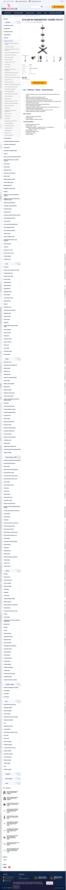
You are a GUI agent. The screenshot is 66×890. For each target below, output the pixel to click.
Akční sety (6, 37)
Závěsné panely (7, 354)
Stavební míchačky (8, 434)
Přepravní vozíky (7, 332)
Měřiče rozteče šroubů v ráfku (11, 74)
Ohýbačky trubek (7, 313)
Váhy (5, 766)
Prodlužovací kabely (8, 744)
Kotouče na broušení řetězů (9, 503)
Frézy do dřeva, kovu (8, 497)
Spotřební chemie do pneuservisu (11, 103)
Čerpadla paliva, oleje (8, 273)
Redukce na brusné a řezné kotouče (11, 522)
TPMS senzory (8, 116)
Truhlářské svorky (7, 440)
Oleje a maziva (7, 319)
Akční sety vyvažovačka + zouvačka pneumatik (12, 50)
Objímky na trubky (7, 389)
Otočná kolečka (7, 607)
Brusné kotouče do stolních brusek (11, 469)
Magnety (5, 304)
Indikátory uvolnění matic (10, 62)
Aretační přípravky (7, 138)
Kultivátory (6, 592)
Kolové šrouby (8, 66)
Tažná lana (6, 246)
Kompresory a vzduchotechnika (10, 377)
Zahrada (7, 570)
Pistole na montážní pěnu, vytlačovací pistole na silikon (11, 400)
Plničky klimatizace (8, 208)
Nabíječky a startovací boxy (9, 188)
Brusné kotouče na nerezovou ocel (11, 475)
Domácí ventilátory (8, 710)
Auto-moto (7, 22)
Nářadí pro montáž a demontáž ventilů (12, 84)
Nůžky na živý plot (7, 601)
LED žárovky (6, 696)
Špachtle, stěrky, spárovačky (10, 437)
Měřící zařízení (7, 386)
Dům (6, 701)
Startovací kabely (7, 243)
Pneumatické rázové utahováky (11, 86)
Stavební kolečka (7, 633)
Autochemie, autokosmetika (10, 144)
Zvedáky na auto (7, 259)
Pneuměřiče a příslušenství (10, 89)
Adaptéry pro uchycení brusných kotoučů (11, 44)
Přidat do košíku (40, 82)
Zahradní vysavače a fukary (9, 673)
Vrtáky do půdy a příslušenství (10, 446)
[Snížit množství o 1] (23, 82)
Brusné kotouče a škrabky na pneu (12, 52)
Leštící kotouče (7, 513)
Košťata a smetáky (7, 586)
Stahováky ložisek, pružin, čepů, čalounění (10, 240)
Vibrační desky (7, 443)
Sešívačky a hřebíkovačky (9, 430)
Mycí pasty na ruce (8, 79)
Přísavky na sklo (7, 415)
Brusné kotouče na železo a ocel (10, 478)
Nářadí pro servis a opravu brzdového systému (11, 195)
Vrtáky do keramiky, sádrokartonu (11, 556)
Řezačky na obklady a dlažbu (9, 427)
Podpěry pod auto (7, 212)
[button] (60, 59)
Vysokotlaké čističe (8, 648)
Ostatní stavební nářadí (8, 396)
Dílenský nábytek (7, 282)
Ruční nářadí (6, 335)
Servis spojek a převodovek (9, 230)
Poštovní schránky (7, 741)
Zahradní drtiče (7, 655)
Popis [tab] (24, 90)
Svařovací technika (8, 338)
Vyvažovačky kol (7, 34)
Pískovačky (6, 403)
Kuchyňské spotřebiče (8, 719)
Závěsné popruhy (7, 256)
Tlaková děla (7, 108)
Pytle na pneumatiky (9, 96)
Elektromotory (7, 371)
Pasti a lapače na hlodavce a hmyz (11, 610)
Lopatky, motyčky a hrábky (9, 598)
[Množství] (26, 82)
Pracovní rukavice (7, 329)
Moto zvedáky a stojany (8, 182)
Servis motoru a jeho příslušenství (11, 224)
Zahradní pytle (7, 670)
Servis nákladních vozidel (9, 227)
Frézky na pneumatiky (9, 57)
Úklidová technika (7, 760)
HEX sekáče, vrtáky (8, 500)
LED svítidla (6, 693)
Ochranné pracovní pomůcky (9, 310)
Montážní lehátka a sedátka (9, 179)
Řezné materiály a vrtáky (10, 457)
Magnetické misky (7, 170)
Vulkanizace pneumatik (9, 125)
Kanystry (5, 153)
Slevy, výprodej (8, 778)
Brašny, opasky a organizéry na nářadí (11, 270)
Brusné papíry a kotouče (9, 484)
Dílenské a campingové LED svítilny (11, 687)
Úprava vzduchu (8, 113)
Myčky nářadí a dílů (8, 185)
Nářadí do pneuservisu (9, 82)
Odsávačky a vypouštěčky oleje (10, 205)
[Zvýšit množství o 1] (29, 82)
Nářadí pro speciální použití (9, 202)
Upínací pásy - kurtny (8, 249)
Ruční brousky (7, 538)
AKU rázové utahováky (9, 46)
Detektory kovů (7, 577)
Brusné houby (7, 466)
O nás (20, 876)
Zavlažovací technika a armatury (10, 679)
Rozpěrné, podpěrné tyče (9, 421)
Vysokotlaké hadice (8, 351)
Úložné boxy (6, 345)
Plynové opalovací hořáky (9, 406)
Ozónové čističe (7, 729)
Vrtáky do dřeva (7, 553)
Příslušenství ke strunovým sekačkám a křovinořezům (12, 621)
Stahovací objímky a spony (9, 236)
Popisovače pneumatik (9, 91)
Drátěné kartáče (7, 494)
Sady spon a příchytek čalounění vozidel (12, 215)
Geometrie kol (7, 147)
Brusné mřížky (7, 481)
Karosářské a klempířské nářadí (10, 150)
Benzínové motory (7, 362)
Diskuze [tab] (37, 90)
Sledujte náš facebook (9, 880)
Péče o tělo (6, 735)
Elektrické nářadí (7, 285)
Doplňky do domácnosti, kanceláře (11, 716)
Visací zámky (6, 348)
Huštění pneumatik (8, 59)
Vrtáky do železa (7, 566)
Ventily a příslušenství (9, 123)
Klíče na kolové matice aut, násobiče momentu (11, 160)
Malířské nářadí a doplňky (9, 383)
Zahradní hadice (7, 661)
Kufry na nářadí (7, 294)
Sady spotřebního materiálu (9, 218)
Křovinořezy (6, 589)
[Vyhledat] (41, 6)
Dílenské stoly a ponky (8, 276)
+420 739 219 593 (9, 878)
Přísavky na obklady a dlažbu (10, 412)
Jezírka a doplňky (7, 583)
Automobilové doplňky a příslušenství (11, 141)
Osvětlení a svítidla (9, 684)
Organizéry (6, 322)
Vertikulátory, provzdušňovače (10, 645)
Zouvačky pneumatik (8, 31)
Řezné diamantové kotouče (9, 526)
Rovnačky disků (7, 28)
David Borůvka (61, 887)
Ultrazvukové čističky (8, 753)
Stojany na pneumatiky (9, 105)
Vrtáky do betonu (7, 550)
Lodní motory (6, 595)
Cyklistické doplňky (8, 707)
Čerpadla (6, 573)
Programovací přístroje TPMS (11, 120)
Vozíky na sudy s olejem (9, 253)
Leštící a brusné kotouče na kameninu (11, 510)
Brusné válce (6, 491)
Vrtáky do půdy (7, 560)
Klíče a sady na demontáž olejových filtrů (12, 156)
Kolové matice (7, 64)
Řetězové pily (6, 624)
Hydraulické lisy (7, 288)
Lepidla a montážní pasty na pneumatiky (10, 70)
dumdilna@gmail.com (9, 876)
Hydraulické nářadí (8, 291)
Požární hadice (7, 617)
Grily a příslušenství (8, 580)
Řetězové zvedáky (7, 424)
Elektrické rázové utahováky (10, 54)
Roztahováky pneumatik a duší (11, 100)
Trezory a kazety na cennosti (10, 747)
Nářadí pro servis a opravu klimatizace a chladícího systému (12, 199)
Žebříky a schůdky (7, 452)
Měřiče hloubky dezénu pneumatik (11, 72)
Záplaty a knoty (8, 132)
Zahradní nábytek (7, 664)
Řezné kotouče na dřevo (9, 529)
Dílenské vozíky (7, 279)
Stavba (6, 359)
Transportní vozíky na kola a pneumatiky (10, 111)
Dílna (6, 264)
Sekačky (5, 627)
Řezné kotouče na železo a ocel (10, 535)
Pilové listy (6, 519)
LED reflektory (7, 690)
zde (42, 883)
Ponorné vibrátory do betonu (10, 409)
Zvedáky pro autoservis (8, 25)
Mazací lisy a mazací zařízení (9, 173)
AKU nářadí (6, 267)
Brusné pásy (6, 488)
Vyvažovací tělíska (8, 128)
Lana (5, 723)
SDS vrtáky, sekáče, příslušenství (10, 541)
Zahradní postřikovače (8, 667)
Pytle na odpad (7, 418)
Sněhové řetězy (7, 233)
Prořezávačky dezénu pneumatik (11, 93)
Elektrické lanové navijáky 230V (10, 365)
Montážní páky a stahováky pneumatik (12, 77)
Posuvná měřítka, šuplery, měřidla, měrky (11, 326)
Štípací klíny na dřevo (8, 636)
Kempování (7, 774)
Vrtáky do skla (7, 563)
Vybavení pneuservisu (8, 40)
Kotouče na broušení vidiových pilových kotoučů (12, 507)
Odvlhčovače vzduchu (8, 726)
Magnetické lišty (7, 300)
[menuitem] (8, 13)
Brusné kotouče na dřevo (9, 472)
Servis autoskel (7, 221)
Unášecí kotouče (7, 544)
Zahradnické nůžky (8, 676)
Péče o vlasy (6, 738)
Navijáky (5, 191)
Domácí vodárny (7, 713)
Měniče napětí (7, 176)
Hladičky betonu (7, 374)
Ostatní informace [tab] (47, 90)
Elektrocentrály (7, 368)
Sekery (5, 630)
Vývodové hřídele (7, 651)
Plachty (5, 614)
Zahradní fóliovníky (8, 658)
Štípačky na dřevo (7, 639)
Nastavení (16, 886)
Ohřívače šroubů (7, 316)
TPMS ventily (7, 118)
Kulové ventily (7, 380)
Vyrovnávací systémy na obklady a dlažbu (12, 449)
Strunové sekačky (7, 642)
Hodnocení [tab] (30, 90)
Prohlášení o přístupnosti (24, 878)
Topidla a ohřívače (7, 341)
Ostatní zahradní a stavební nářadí (11, 604)
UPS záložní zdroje (8, 757)
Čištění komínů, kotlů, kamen (10, 704)
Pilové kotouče (7, 516)
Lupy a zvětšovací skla (8, 297)
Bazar (6, 783)
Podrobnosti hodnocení (38, 22)
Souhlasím (49, 883)
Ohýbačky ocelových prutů (9, 392)
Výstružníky (6, 547)
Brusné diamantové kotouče (9, 463)
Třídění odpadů (7, 763)
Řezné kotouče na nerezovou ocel (11, 532)
